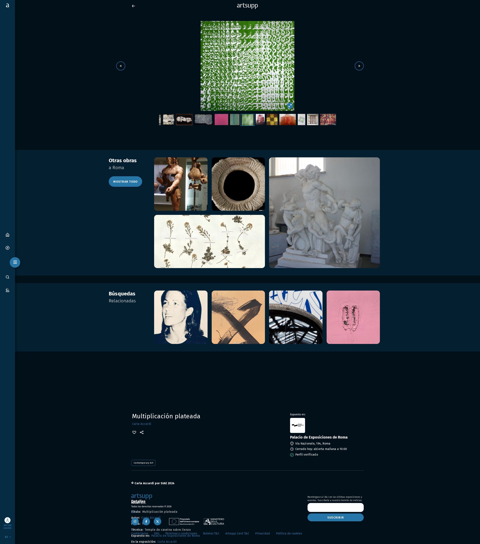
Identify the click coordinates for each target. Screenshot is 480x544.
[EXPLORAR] (7, 247)
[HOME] (7, 234)
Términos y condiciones (181, 533)
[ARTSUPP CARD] (7, 290)
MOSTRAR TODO (125, 181)
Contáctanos (139, 533)
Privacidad (262, 533)
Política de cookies (289, 533)
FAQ (156, 533)
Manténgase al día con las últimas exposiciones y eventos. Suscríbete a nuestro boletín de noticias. (335, 499)
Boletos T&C (211, 533)
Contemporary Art (143, 463)
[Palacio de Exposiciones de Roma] (326, 425)
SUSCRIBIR (335, 517)
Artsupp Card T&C (237, 533)
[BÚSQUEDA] (7, 277)
